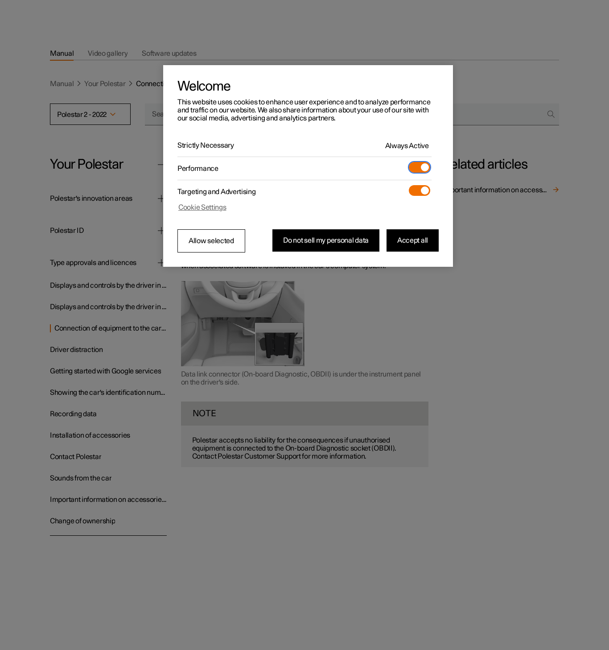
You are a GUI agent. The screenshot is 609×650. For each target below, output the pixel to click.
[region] (308, 166)
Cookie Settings (202, 207)
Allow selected (211, 240)
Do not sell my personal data (326, 240)
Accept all (412, 240)
